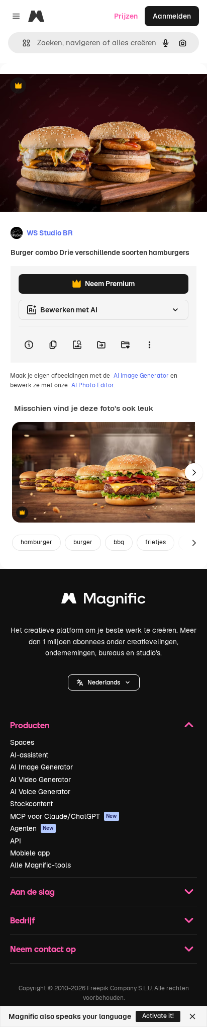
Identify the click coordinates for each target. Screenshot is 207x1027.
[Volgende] (194, 472)
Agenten (32, 828)
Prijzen (126, 16)
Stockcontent (31, 803)
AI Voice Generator (40, 791)
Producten (29, 725)
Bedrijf (22, 920)
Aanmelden (172, 16)
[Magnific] (103, 601)
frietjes (155, 542)
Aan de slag (32, 891)
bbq (119, 542)
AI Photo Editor (92, 385)
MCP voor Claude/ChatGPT (63, 816)
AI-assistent (29, 754)
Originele (66, 86)
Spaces (22, 742)
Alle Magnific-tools (40, 865)
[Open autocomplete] (22, 43)
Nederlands (103, 682)
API (15, 840)
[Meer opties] (149, 344)
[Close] (192, 1016)
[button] (104, 682)
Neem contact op (43, 949)
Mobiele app (30, 853)
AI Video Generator (40, 779)
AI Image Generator (141, 376)
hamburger (36, 542)
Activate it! (158, 1016)
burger (82, 542)
